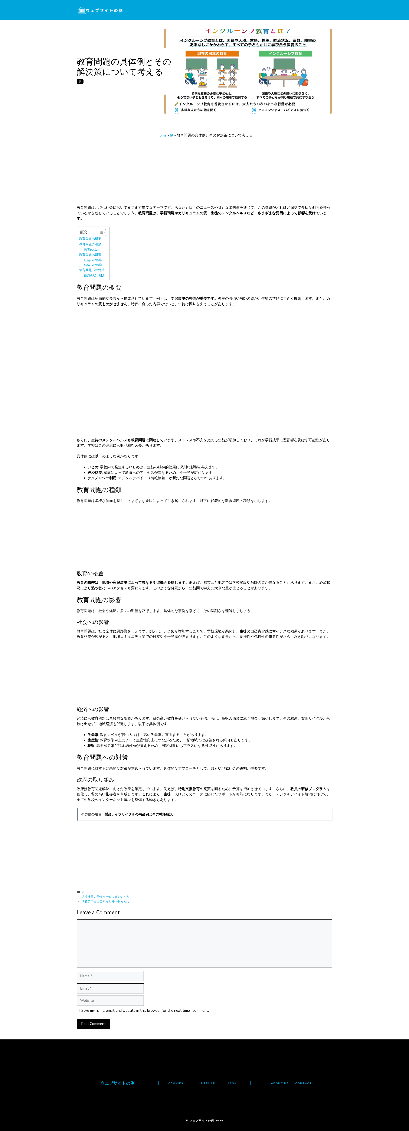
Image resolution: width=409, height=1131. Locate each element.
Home (162, 135)
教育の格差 (91, 250)
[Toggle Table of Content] (100, 232)
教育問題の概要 (90, 238)
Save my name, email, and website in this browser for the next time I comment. (145, 1010)
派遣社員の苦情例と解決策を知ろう (105, 897)
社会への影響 (93, 260)
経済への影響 (93, 265)
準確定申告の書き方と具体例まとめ (105, 901)
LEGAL (233, 1083)
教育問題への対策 (92, 270)
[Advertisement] (204, 173)
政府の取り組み (94, 275)
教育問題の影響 (90, 254)
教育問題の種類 (90, 244)
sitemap (207, 1083)
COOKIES (175, 1083)
